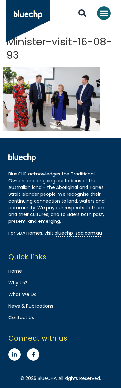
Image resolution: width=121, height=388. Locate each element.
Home (15, 271)
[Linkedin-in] (14, 354)
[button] (104, 13)
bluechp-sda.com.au (78, 233)
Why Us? (17, 282)
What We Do (22, 294)
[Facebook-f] (33, 354)
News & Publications (30, 306)
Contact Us (21, 317)
